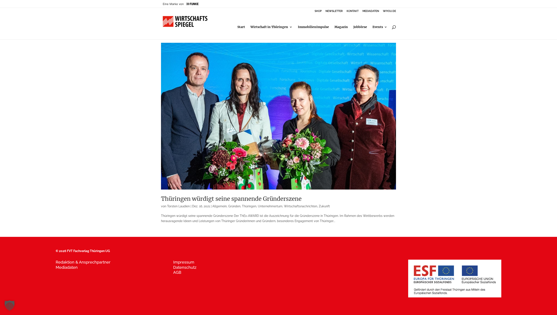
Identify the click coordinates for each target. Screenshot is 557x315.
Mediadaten (67, 267)
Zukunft (324, 206)
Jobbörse (360, 27)
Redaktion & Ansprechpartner (83, 262)
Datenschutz (184, 267)
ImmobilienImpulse (313, 27)
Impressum (183, 262)
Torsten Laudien (178, 206)
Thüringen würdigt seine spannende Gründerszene (231, 198)
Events (377, 27)
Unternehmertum (270, 206)
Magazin (341, 27)
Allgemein (219, 206)
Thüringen (249, 206)
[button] (9, 305)
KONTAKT (353, 11)
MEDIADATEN (370, 11)
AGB (177, 272)
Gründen (234, 206)
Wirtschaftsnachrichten (300, 206)
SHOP (318, 11)
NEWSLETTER (334, 11)
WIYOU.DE (389, 11)
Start (241, 27)
